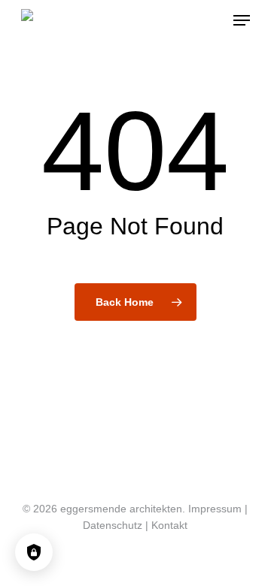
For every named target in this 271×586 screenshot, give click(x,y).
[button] (241, 20)
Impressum (215, 509)
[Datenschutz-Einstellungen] (34, 552)
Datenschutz (112, 525)
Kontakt (169, 525)
